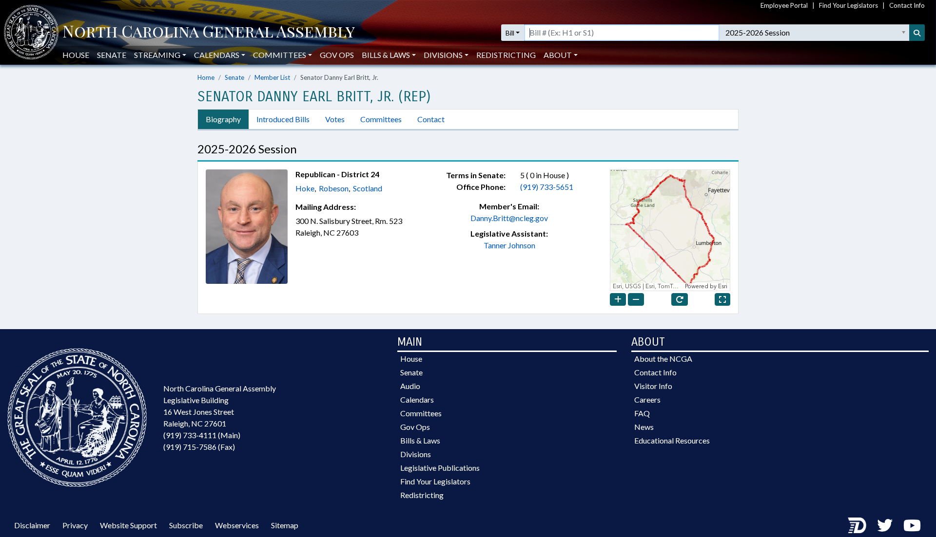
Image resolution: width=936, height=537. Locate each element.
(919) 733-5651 (546, 186)
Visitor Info (653, 385)
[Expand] (722, 299)
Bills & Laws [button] (386, 54)
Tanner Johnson (509, 245)
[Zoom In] (618, 299)
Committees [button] (279, 54)
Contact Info (907, 5)
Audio (410, 385)
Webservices (237, 525)
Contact (431, 119)
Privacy (75, 525)
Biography (223, 119)
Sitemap (284, 525)
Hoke (304, 188)
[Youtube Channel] (912, 525)
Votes (335, 119)
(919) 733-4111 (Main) (201, 435)
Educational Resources (672, 440)
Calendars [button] (216, 54)
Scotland (367, 188)
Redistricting (506, 54)
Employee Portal (784, 5)
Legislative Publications (440, 467)
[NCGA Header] (208, 32)
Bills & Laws (420, 440)
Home (205, 77)
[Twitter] (885, 525)
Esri (722, 286)
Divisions (415, 454)
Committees (381, 119)
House (75, 54)
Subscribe (186, 525)
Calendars (417, 399)
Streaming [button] (157, 54)
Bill (510, 33)
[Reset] (679, 299)
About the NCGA (663, 358)
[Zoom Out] (636, 299)
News (644, 426)
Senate (111, 54)
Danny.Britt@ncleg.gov (509, 217)
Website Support (128, 525)
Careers (647, 399)
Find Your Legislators (848, 5)
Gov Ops (337, 54)
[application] (670, 230)
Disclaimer (32, 525)
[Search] (917, 32)
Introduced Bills (283, 119)
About (558, 54)
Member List (272, 77)
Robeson (334, 188)
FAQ (642, 413)
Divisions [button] (443, 54)
